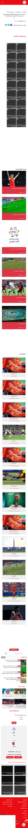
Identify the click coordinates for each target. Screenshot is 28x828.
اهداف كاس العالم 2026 (20, 297)
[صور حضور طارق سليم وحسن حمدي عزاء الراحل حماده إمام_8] (21, 95)
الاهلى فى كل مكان (7, 804)
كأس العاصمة (14, 373)
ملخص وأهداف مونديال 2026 (19, 271)
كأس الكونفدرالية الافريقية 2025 (14, 510)
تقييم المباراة (10, 757)
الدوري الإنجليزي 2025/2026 (14, 465)
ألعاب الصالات (14, 623)
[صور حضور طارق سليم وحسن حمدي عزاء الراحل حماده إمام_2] (21, 123)
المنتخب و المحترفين (7, 802)
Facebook (11, 25)
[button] (2, 657)
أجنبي (21, 719)
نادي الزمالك (18, 12)
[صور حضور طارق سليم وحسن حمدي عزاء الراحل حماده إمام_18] (11, 48)
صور (26, 815)
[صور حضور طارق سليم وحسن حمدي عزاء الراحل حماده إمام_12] (11, 76)
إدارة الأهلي (14, 621)
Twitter (9, 25)
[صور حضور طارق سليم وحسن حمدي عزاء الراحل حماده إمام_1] (11, 123)
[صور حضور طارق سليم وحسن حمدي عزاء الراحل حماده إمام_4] (21, 114)
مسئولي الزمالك (10, 12)
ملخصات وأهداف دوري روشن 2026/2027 (17, 248)
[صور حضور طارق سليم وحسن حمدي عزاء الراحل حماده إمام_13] (21, 76)
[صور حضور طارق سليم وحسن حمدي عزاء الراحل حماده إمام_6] (21, 104)
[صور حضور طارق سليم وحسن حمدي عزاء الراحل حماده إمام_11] (21, 86)
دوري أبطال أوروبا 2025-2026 (14, 443)
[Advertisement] (14, 31)
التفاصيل (18, 757)
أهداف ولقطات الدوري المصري (19, 214)
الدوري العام (14, 486)
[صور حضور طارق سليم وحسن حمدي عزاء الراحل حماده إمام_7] (11, 95)
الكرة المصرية (24, 808)
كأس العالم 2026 (21, 323)
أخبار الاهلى (24, 806)
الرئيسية (24, 12)
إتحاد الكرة (14, 553)
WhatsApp (6, 25)
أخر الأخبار (25, 804)
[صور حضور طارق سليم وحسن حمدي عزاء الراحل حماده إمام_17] (21, 57)
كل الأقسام (14, 649)
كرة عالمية (14, 441)
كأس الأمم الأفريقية (22, 802)
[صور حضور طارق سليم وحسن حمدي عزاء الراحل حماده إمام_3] (11, 114)
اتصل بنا (25, 817)
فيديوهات (24, 813)
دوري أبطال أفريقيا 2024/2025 (14, 533)
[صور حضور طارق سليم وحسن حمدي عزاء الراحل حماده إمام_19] (21, 48)
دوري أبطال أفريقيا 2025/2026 (14, 420)
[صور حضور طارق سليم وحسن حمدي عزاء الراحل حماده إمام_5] (11, 104)
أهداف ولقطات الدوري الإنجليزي (18, 188)
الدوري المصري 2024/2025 (14, 555)
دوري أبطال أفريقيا (14, 418)
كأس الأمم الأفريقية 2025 (14, 398)
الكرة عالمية (9, 799)
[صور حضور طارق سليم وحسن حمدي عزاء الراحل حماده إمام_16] (11, 57)
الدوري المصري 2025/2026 (14, 488)
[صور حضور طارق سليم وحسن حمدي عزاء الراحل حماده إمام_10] (11, 86)
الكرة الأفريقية (14, 396)
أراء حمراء (10, 806)
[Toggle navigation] (2, 2)
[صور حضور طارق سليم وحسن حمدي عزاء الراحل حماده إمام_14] (11, 67)
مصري (21, 717)
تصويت (14, 722)
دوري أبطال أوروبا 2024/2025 (14, 578)
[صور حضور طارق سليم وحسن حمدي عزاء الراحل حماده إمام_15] (21, 67)
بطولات (25, 811)
